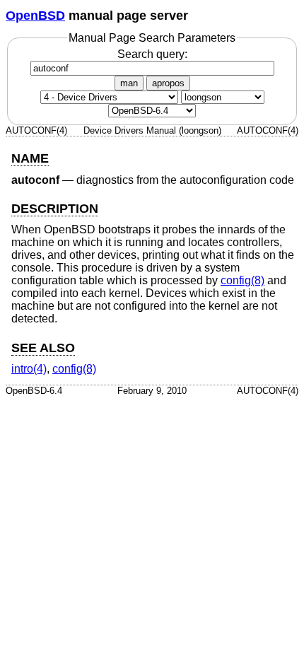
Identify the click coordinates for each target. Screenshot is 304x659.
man (129, 83)
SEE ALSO (43, 348)
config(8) (242, 280)
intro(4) (29, 369)
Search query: (152, 54)
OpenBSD (35, 15)
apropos (168, 83)
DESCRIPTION (54, 209)
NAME (30, 158)
